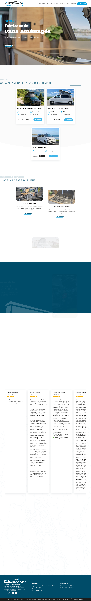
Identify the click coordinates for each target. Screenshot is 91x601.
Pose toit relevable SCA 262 (67, 585)
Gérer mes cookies (46, 599)
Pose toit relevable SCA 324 (67, 587)
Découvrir (38, 119)
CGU (9, 599)
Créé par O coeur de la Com (63, 599)
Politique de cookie (36, 599)
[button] (61, 435)
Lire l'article (39, 573)
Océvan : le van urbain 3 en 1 (45, 561)
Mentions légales (27, 599)
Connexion (53, 599)
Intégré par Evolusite (78, 599)
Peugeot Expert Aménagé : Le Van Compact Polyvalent (18, 561)
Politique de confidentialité (17, 599)
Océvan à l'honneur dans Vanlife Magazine (71, 561)
